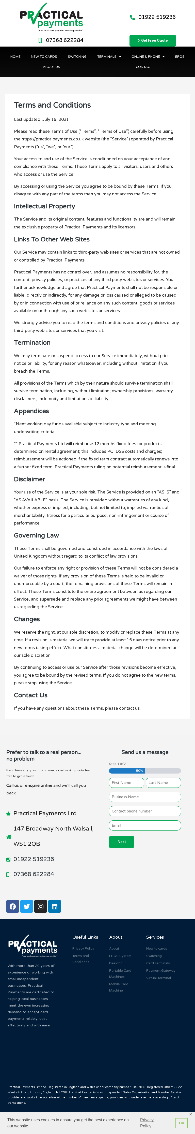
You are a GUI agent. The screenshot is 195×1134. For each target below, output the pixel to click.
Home (15, 57)
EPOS (180, 57)
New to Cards (44, 57)
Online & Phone (146, 57)
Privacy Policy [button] (147, 1123)
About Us (51, 67)
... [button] (168, 1123)
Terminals (107, 57)
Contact (144, 67)
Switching (77, 57)
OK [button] (181, 1123)
